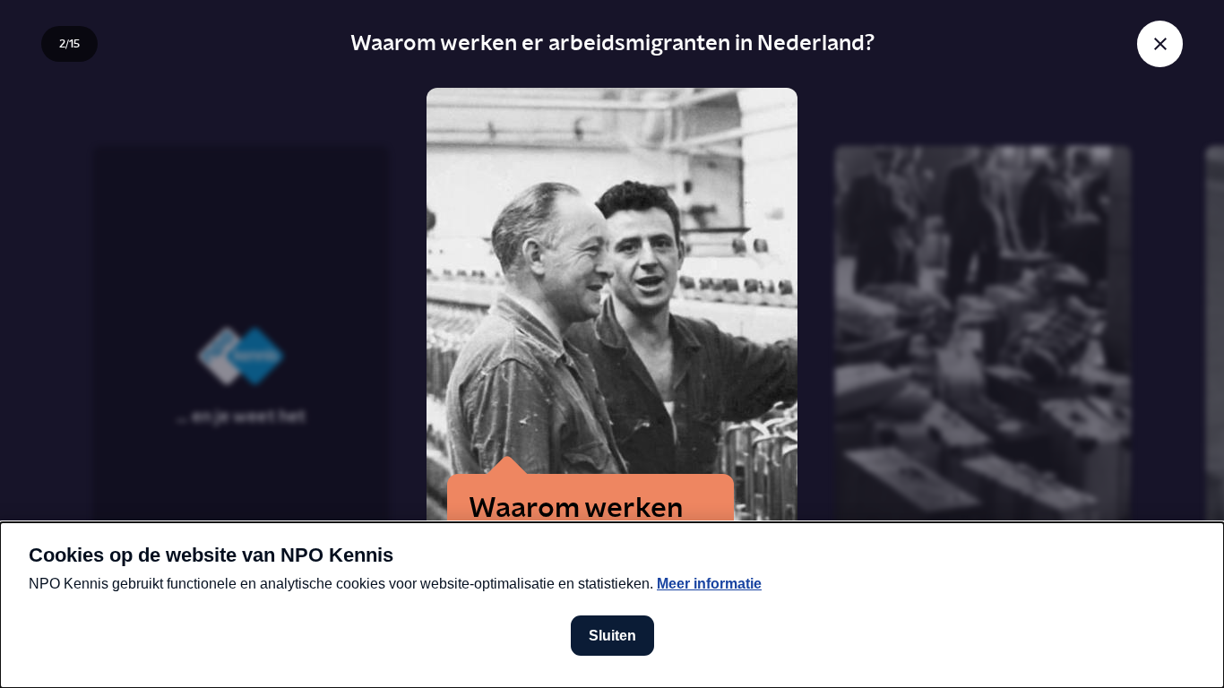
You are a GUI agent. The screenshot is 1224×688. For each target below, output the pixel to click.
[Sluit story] (1160, 43)
